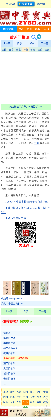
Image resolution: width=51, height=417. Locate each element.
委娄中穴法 (9, 343)
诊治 (32, 49)
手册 (19, 397)
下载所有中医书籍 (15, 218)
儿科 (12, 392)
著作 (39, 402)
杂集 (19, 402)
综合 (45, 402)
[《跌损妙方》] (16, 294)
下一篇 (44, 43)
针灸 (25, 49)
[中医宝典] (25, 24)
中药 (21, 29)
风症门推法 (9, 368)
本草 (5, 392)
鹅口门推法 (9, 363)
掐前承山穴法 (10, 348)
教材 (32, 392)
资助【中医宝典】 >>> (13, 303)
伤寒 (12, 397)
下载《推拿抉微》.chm (18, 208)
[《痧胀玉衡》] (25, 294)
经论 (39, 392)
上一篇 (6, 43)
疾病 (38, 29)
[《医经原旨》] (35, 294)
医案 (47, 49)
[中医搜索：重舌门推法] (33, 37)
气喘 (36, 143)
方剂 (29, 29)
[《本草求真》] (6, 294)
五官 (11, 49)
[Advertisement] (25, 77)
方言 (19, 392)
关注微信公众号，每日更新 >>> (25, 106)
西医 (39, 397)
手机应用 (11, 4)
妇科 (25, 392)
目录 (19, 43)
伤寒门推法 (9, 378)
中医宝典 (8, 29)
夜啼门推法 (9, 353)
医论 (40, 49)
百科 (46, 29)
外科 (25, 397)
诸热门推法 (9, 373)
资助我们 (41, 4)
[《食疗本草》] (44, 294)
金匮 (4, 49)
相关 (32, 43)
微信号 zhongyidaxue (11, 298)
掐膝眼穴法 (9, 338)
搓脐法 (6, 333)
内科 (5, 397)
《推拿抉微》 (10, 321)
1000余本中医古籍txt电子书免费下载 (26, 201)
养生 (18, 49)
